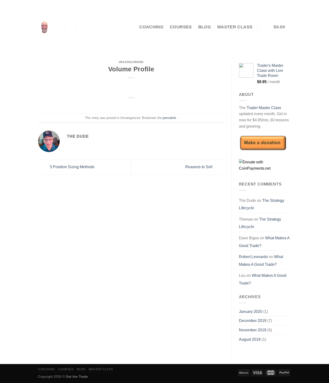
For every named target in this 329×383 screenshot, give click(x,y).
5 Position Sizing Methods (71, 167)
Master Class (234, 27)
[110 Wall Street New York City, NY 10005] (60, 27)
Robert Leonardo (253, 257)
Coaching (151, 27)
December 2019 (252, 321)
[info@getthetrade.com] (70, 27)
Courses (181, 27)
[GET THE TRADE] (44, 27)
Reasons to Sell (199, 167)
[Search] (130, 26)
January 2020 (250, 311)
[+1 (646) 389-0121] (81, 27)
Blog (204, 27)
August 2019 (250, 339)
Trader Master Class (264, 108)
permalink (169, 118)
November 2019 (252, 330)
